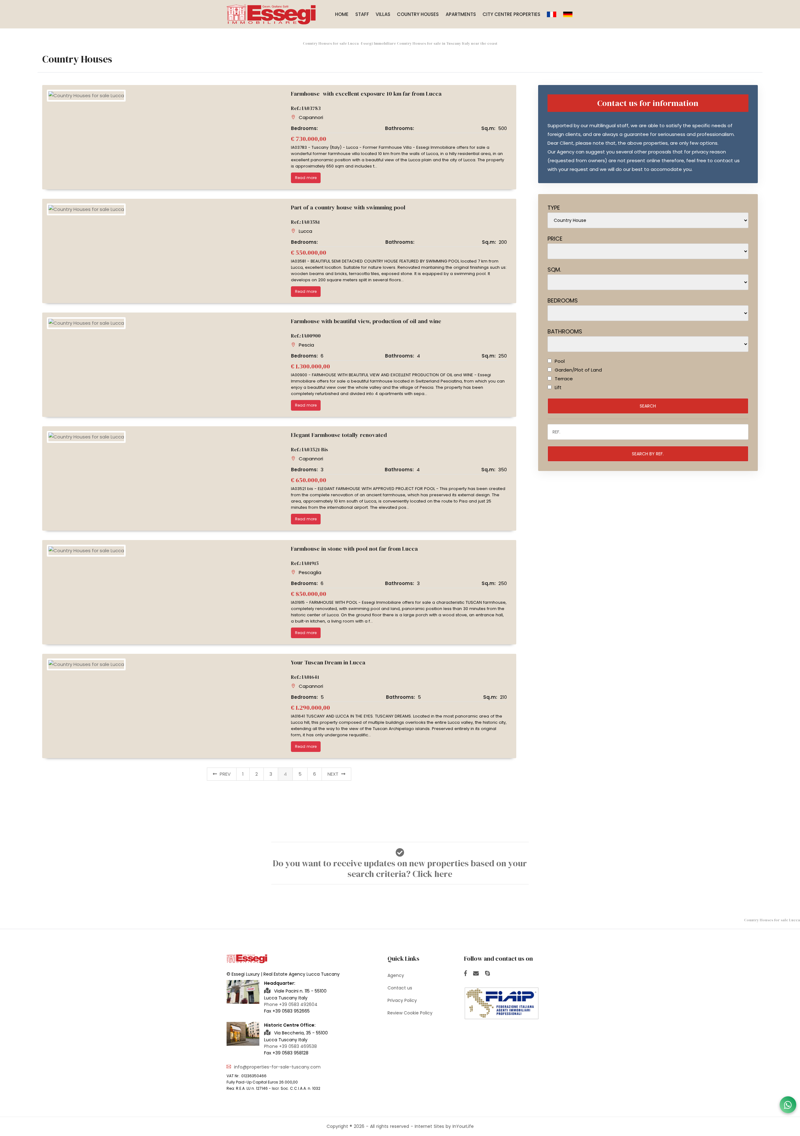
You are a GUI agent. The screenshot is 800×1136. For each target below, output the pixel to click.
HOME (341, 14)
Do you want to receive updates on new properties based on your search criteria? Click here (400, 868)
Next (334, 774)
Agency (396, 975)
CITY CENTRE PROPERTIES (511, 14)
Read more (306, 177)
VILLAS (383, 14)
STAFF (362, 14)
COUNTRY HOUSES (418, 14)
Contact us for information (647, 103)
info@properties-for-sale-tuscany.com (277, 1067)
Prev (224, 774)
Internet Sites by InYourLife (444, 1126)
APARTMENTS (461, 14)
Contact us (400, 988)
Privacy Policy (402, 1000)
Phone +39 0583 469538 (290, 1046)
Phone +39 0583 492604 (291, 1004)
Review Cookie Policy (410, 1013)
